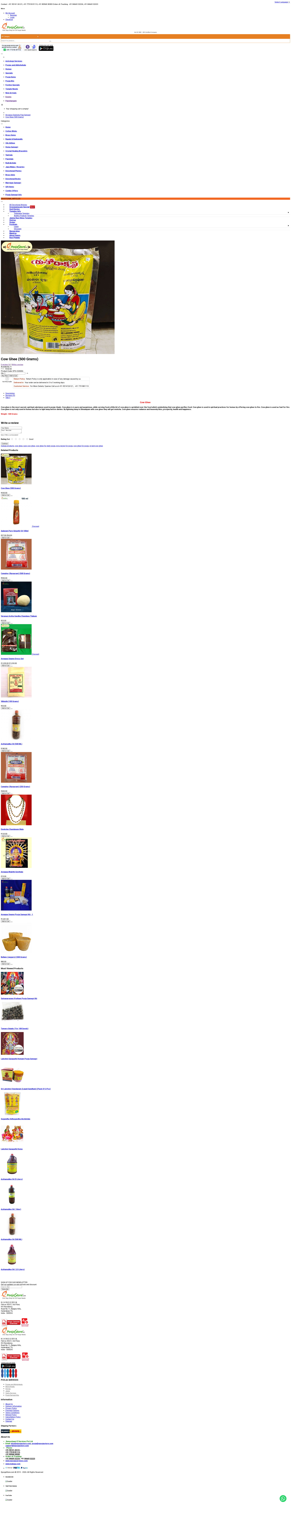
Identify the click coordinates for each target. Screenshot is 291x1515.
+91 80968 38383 (12, 1454)
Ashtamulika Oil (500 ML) (11, 744)
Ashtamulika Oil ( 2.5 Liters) (13, 1269)
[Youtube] (10, 1371)
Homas (8, 1389)
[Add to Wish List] (12, 495)
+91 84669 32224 (12, 1459)
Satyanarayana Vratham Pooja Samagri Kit (19, 998)
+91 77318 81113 (12, 1452)
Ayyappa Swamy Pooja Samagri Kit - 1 (17, 914)
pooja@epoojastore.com (42, 1443)
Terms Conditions (12, 1413)
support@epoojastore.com (17, 1446)
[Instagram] (13, 1371)
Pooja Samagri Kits (12, 1395)
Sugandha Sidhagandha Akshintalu (15, 1119)
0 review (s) (5, 365)
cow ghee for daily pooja (45, 446)
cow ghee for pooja (81, 446)
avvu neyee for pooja (64, 446)
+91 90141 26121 (12, 1450)
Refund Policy (11, 1415)
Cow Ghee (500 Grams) (11, 488)
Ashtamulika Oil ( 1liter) (11, 1209)
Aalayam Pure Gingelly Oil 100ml (14, 531)
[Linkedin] (8, 1375)
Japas (7, 1391)
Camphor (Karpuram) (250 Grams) (15, 787)
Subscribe (5, 1289)
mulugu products (7, 446)
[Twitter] (5, 1371)
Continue (5, 443)
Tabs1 (7, 398)
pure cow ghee (29, 446)
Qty (2, 373)
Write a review (17, 365)
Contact (4, 4)
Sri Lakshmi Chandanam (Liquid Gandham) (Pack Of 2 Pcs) (26, 1089)
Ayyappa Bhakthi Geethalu (12, 872)
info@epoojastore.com (21, 1443)
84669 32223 (29, 1459)
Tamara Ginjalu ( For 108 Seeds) (14, 1029)
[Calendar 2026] (11, 1326)
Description (10, 393)
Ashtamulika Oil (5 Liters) (12, 1179)
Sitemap (8, 1421)
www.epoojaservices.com (16, 1461)
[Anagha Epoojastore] (8, 1368)
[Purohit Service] (12, 51)
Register (13, 15)
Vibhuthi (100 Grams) (10, 701)
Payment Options (12, 1410)
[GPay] (30, 51)
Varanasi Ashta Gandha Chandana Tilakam (19, 616)
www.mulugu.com (12, 1464)
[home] (6, 57)
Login (12, 17)
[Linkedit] (8, 1371)
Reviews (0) (10, 395)
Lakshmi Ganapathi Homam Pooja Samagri (19, 1059)
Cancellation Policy (13, 1417)
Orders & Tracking (60, 4)
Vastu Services (10, 1393)
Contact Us (9, 1419)
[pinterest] (16, 1371)
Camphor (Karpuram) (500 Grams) (15, 573)
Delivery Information (13, 1406)
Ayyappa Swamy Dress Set (12, 659)
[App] (46, 50)
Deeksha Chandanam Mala (12, 829)
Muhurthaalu (10, 1387)
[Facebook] (2, 1371)
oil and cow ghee (96, 446)
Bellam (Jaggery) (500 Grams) (14, 957)
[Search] (50, 41)
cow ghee (19, 446)
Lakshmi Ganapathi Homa (12, 1149)
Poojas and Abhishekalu (14, 1384)
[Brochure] (25, 1326)
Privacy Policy (11, 1408)
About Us (9, 1404)
